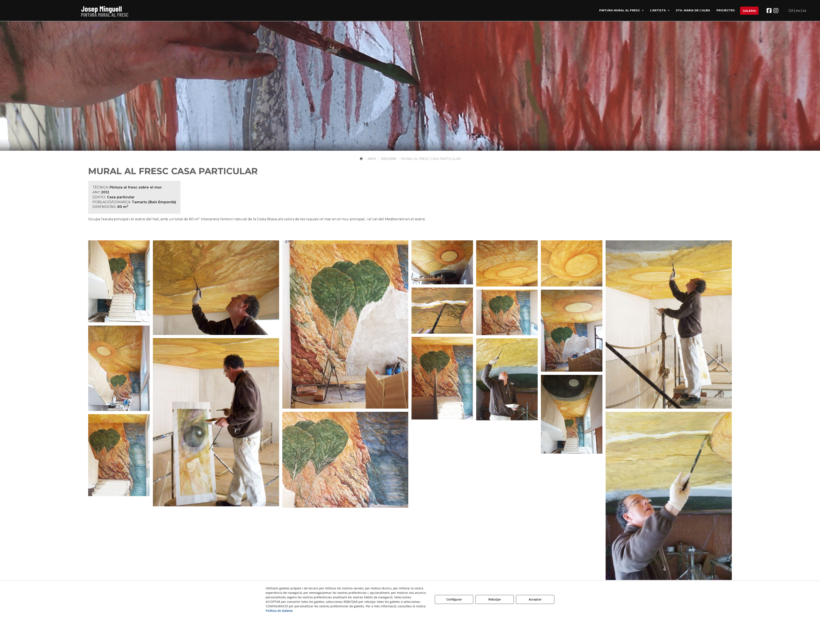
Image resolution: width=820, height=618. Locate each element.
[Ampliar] (119, 281)
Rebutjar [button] (494, 599)
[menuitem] (621, 11)
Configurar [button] (454, 599)
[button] (106, 10)
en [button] (798, 10)
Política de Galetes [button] (279, 611)
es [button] (804, 10)
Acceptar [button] (535, 599)
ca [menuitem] (791, 11)
